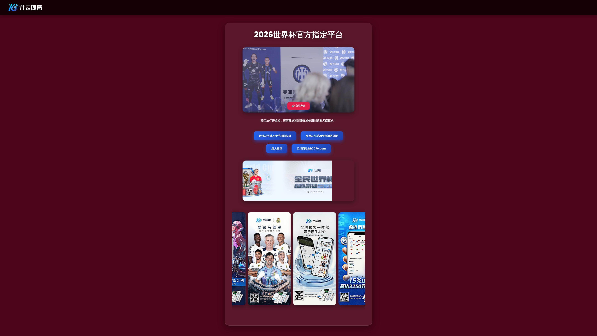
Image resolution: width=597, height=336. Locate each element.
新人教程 (276, 149)
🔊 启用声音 (298, 105)
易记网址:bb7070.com (311, 149)
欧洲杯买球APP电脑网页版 (322, 136)
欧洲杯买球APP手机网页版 (275, 136)
